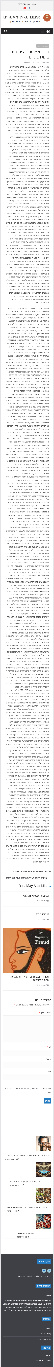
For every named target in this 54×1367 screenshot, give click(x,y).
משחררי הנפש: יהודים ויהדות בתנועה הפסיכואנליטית (29, 978)
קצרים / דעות (46, 1334)
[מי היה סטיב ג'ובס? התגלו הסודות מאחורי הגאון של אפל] (27, 1195)
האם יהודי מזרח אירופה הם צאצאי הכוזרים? (30, 871)
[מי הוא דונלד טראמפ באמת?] (27, 1221)
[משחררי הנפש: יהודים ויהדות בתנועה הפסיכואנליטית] (27, 930)
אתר (49, 1071)
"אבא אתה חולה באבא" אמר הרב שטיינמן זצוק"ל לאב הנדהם (27, 1156)
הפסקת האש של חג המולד (35, 895)
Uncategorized (42, 46)
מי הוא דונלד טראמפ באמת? (27, 1233)
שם (49, 1047)
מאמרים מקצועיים (44, 1339)
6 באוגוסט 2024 (11, 1159)
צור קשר (48, 1355)
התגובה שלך (45, 1012)
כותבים (48, 1328)
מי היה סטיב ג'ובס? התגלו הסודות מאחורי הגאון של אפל (27, 1207)
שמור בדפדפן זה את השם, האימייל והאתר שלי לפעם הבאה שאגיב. (28, 1090)
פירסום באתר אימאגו (43, 1360)
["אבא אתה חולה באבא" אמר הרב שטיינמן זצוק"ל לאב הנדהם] (27, 1143)
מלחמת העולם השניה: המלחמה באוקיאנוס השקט (26, 878)
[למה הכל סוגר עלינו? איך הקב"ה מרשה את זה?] (27, 1169)
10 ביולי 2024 (12, 1211)
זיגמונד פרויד (42, 914)
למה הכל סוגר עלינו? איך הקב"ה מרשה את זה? (27, 1181)
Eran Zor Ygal (29, 62)
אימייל (48, 1059)
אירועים (48, 1295)
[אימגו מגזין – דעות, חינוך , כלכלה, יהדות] (48, 31)
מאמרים (46, 1318)
